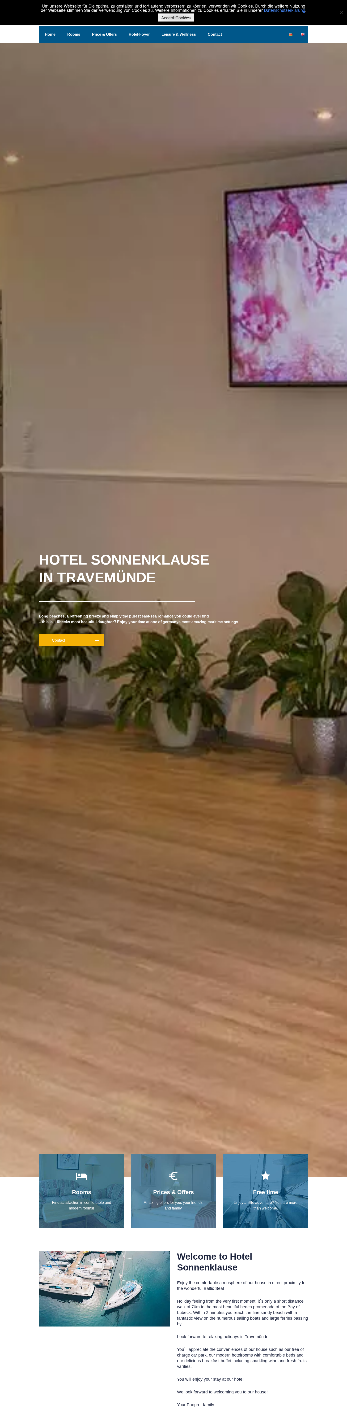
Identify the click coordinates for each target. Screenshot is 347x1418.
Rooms (73, 34)
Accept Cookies (176, 17)
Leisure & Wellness (178, 34)
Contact (215, 34)
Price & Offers (104, 34)
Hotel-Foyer (139, 34)
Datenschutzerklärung (284, 10)
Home (50, 34)
